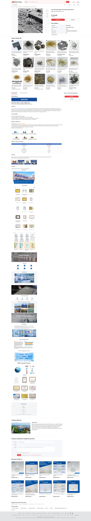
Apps (74, 4)
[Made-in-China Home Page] (16, 2)
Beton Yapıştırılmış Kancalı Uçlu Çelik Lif (39, 52)
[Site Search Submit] (67, 2)
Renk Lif (46, 508)
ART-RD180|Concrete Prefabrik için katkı (45, 493)
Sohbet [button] (73, 19)
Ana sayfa (12, 6)
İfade (23, 513)
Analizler (62, 513)
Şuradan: (15, 444)
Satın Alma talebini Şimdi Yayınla (35, 455)
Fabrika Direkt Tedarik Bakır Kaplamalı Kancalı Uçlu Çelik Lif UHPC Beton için (50, 52)
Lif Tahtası (51, 508)
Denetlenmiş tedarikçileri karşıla (56, 513)
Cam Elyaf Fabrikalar (23, 508)
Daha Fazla (13, 509)
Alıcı (64, 4)
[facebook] (70, 513)
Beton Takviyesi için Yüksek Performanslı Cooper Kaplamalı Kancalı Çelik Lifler (50, 86)
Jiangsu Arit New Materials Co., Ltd (58, 11)
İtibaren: (15, 442)
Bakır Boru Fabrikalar (15, 508)
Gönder (19, 455)
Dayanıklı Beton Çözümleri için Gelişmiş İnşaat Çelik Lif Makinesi (62, 52)
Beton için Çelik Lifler (33, 6)
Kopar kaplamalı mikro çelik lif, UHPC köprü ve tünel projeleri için (39, 86)
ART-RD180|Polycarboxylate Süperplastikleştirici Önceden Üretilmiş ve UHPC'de (73, 475)
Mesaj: (16, 447)
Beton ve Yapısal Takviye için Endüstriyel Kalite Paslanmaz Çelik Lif (62, 86)
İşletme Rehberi (67, 513)
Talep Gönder (58, 19)
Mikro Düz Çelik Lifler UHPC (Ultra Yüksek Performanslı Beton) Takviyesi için (74, 69)
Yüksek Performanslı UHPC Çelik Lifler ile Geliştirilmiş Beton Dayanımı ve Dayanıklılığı (62, 69)
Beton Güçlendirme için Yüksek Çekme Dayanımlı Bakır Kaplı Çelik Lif (51, 69)
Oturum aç (78, 2)
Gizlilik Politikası (34, 513)
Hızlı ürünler (49, 513)
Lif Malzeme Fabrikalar (31, 508)
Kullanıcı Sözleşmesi (27, 513)
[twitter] (72, 513)
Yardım (70, 4)
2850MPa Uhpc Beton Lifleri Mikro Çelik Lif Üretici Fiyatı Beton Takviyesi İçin (28, 86)
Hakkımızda (19, 513)
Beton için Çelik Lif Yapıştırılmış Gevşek (27, 69)
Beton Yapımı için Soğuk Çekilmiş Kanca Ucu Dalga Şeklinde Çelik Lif (17, 52)
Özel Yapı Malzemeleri (26, 6)
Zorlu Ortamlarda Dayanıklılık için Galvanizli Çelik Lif (74, 86)
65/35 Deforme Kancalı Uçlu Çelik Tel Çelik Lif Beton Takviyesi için (39, 69)
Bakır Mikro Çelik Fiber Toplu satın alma (60, 508)
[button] (78, 2)
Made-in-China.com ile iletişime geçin (41, 513)
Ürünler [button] (26, 1)
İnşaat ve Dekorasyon (18, 6)
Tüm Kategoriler (15, 4)
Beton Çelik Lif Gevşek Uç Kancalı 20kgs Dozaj (28, 52)
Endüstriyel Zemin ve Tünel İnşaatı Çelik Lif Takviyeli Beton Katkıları (17, 86)
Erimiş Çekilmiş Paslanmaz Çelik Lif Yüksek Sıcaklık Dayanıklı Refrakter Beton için (74, 52)
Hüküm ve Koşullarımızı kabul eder (67, 517)
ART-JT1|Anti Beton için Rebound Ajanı (58, 493)
